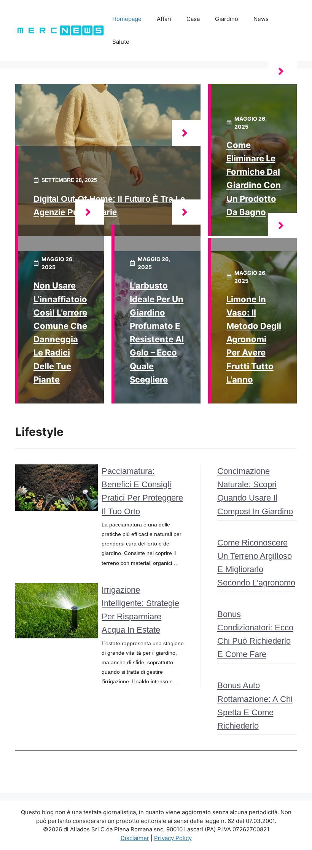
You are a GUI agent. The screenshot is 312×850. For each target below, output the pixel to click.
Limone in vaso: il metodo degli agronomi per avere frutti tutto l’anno (253, 339)
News (261, 18)
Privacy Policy (173, 838)
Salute (120, 41)
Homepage (127, 18)
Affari (164, 18)
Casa (193, 18)
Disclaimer (135, 838)
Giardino (226, 18)
